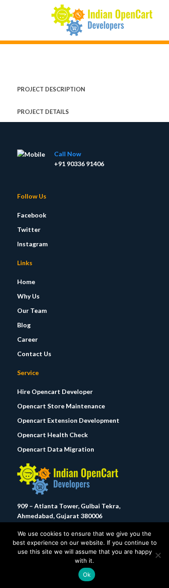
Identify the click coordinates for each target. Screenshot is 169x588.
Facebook (31, 215)
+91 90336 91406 (79, 163)
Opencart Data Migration (55, 449)
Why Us (28, 296)
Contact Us (34, 353)
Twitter (29, 229)
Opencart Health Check (52, 435)
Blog (24, 325)
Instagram (32, 244)
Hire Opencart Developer (55, 391)
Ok (87, 574)
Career (27, 339)
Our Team (32, 310)
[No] (157, 555)
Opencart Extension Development (68, 420)
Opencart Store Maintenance (61, 406)
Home (26, 281)
